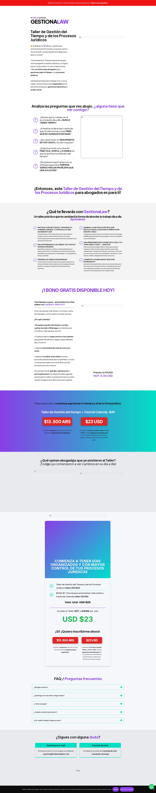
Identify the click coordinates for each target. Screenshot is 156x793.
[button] (57, 421)
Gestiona (49, 21)
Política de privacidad (127, 789)
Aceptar (115, 789)
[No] (154, 789)
